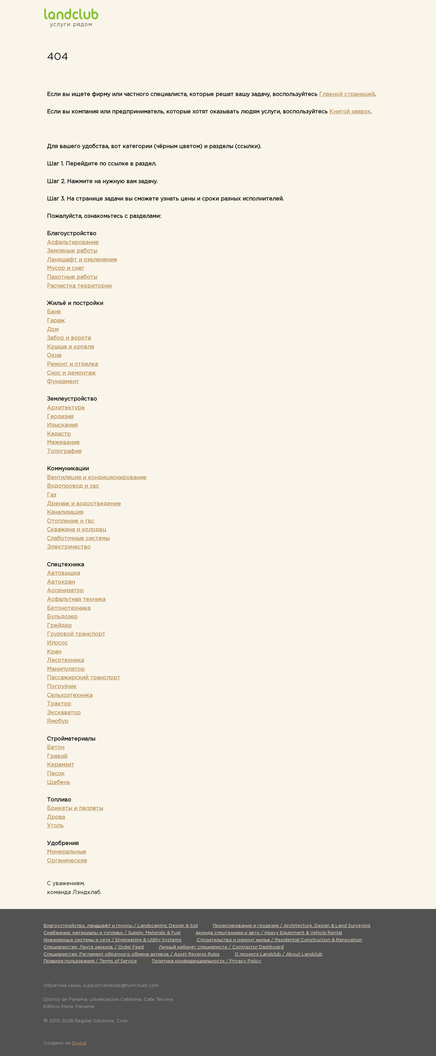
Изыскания (62, 425)
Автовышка (63, 573)
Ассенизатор (65, 590)
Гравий (57, 756)
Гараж (56, 320)
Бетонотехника (69, 608)
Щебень (58, 782)
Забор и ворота (69, 338)
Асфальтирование (73, 242)
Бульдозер (62, 616)
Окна (54, 355)
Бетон (55, 747)
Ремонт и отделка (72, 364)
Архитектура (65, 407)
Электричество (69, 547)
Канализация (65, 512)
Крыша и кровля (70, 347)
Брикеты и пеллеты (75, 808)
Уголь (55, 825)
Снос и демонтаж (71, 373)
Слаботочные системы (78, 538)
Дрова (56, 817)
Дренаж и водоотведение (84, 503)
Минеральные (66, 852)
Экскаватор (64, 712)
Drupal (79, 1043)
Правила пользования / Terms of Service (90, 961)
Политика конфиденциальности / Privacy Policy (206, 961)
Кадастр (59, 434)
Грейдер (59, 625)
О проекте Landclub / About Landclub (279, 954)
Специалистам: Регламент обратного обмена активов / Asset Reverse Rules (132, 954)
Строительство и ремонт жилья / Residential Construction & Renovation (279, 940)
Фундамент (63, 381)
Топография (64, 451)
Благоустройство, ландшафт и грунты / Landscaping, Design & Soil (121, 926)
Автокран (61, 582)
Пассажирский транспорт (83, 677)
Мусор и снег (65, 268)
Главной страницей (347, 94)
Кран (54, 651)
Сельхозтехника (70, 695)
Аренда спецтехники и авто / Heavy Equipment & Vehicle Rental (269, 933)
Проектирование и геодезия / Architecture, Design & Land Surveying (291, 926)
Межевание (63, 442)
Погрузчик (62, 686)
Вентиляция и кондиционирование (96, 477)
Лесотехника (65, 660)
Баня (54, 311)
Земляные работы (72, 251)
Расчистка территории (79, 286)
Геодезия (60, 416)
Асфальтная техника (76, 599)
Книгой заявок (350, 111)
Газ (51, 495)
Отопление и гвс (70, 521)
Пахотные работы (72, 277)
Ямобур (57, 721)
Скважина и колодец (76, 529)
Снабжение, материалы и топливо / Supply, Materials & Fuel (112, 933)
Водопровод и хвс (73, 486)
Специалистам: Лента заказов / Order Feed (94, 947)
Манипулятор (66, 669)
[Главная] (71, 14)
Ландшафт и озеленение (82, 259)
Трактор (59, 703)
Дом (53, 329)
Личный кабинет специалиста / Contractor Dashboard (221, 947)
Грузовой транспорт (76, 634)
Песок (56, 773)
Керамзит (60, 764)
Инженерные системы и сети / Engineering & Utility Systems (113, 940)
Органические (67, 860)
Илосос (57, 643)
